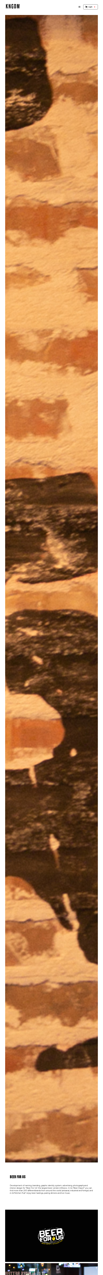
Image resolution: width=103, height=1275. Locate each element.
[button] (90, 6)
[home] (12, 6)
